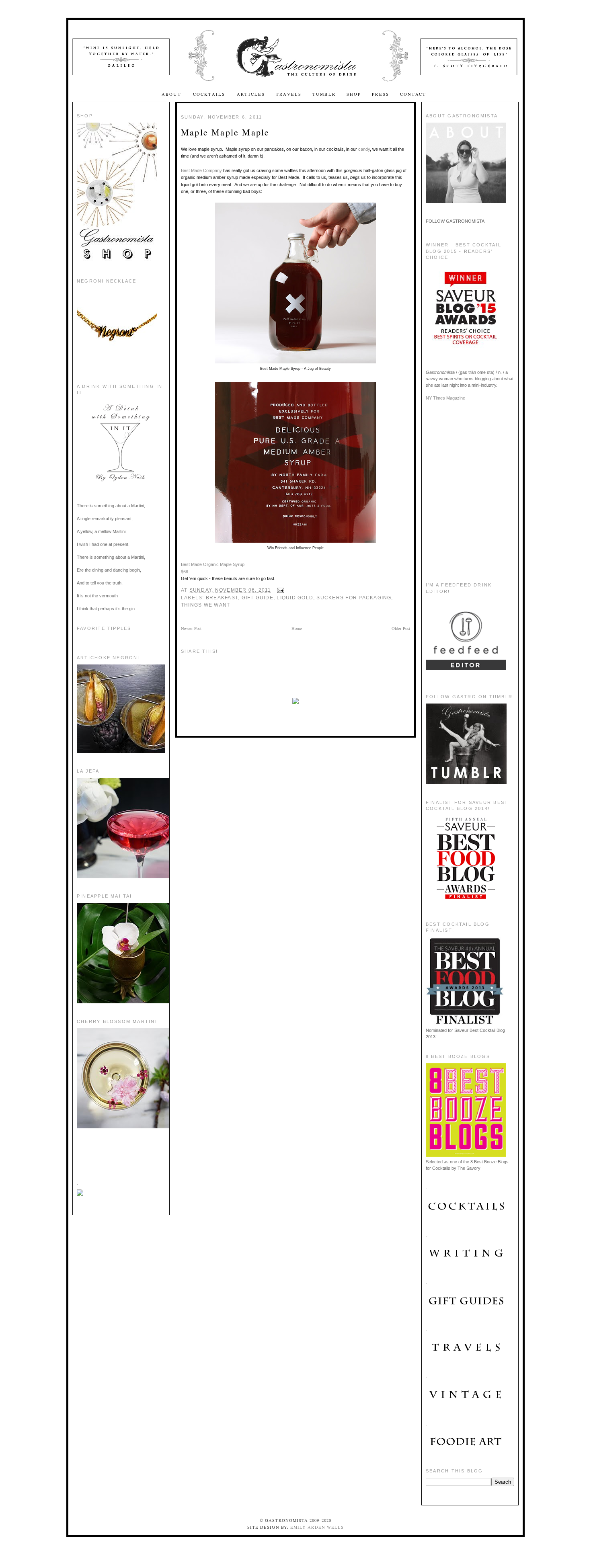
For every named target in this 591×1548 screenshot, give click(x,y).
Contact (413, 94)
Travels (289, 94)
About (172, 94)
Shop (354, 94)
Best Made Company (201, 170)
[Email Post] (279, 590)
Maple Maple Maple (225, 132)
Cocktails (210, 94)
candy (364, 149)
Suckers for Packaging (353, 598)
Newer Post (191, 628)
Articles (251, 94)
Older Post (401, 628)
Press (380, 94)
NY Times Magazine (445, 398)
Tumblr (324, 94)
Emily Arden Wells (317, 1527)
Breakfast (222, 598)
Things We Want (205, 605)
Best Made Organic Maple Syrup (212, 564)
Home (296, 628)
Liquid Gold (295, 598)
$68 (184, 571)
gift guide (257, 598)
